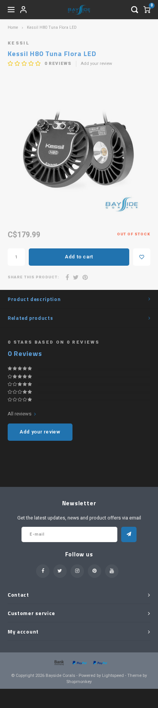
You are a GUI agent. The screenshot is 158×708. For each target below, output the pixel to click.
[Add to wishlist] (141, 257)
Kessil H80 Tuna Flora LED (52, 27)
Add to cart (79, 256)
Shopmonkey (79, 681)
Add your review (96, 64)
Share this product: (33, 277)
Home (13, 27)
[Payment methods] (58, 662)
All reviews (19, 413)
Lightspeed (113, 675)
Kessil (19, 43)
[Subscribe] (129, 534)
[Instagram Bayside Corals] (77, 571)
